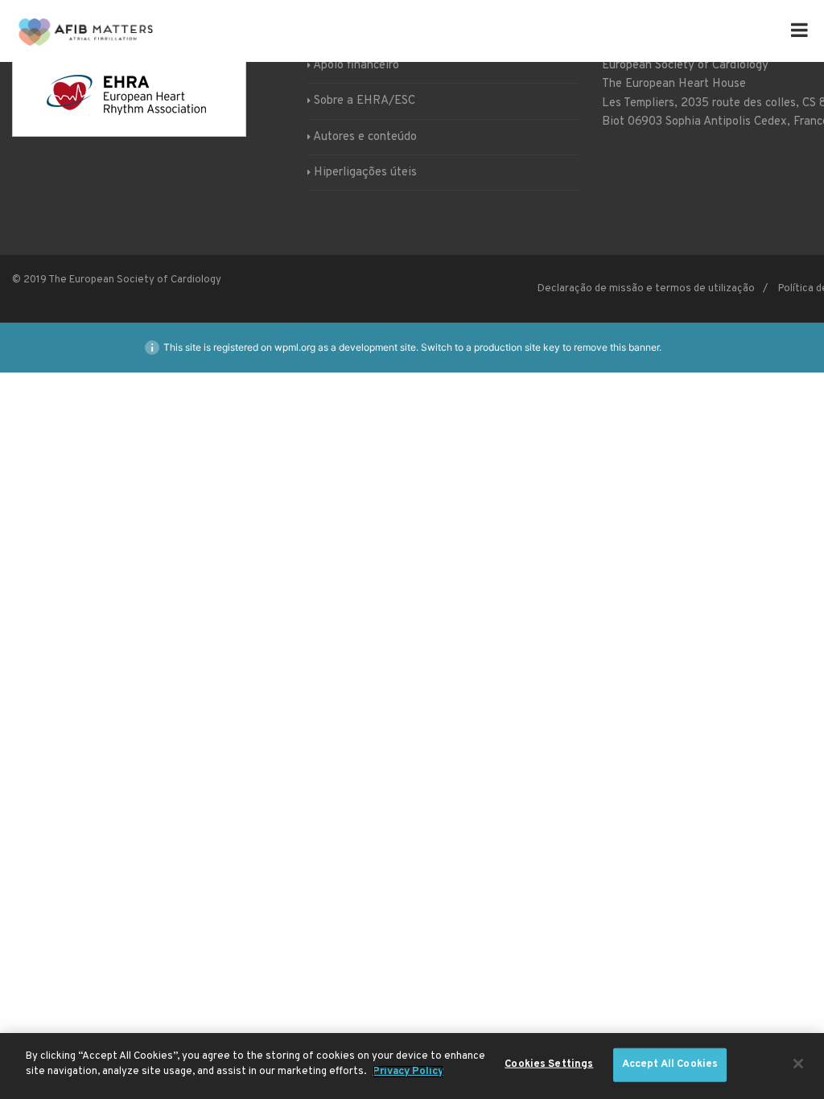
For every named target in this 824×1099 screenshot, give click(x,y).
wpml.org (294, 347)
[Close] (798, 1063)
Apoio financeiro (356, 65)
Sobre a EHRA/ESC (364, 101)
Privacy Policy (408, 1071)
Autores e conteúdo (365, 137)
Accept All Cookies (670, 1064)
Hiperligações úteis (365, 172)
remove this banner (616, 347)
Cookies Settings (549, 1064)
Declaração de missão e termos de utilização (646, 288)
